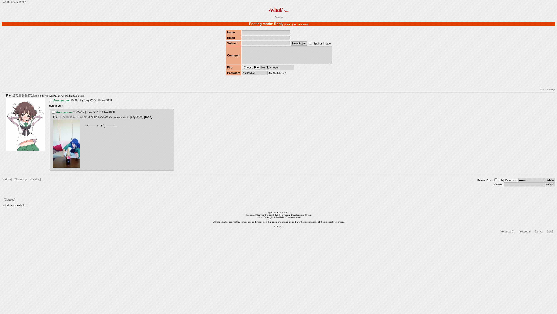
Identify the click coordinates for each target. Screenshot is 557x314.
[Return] (288, 24)
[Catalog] (35, 179)
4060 (112, 112)
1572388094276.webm (73, 117)
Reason (498, 184)
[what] (539, 231)
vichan (282, 212)
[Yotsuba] (525, 231)
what (6, 2)
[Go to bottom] (301, 24)
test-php (21, 2)
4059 (109, 100)
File (501, 180)
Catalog (279, 17)
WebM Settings (547, 89)
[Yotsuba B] (507, 231)
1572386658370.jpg (24, 95)
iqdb (82, 96)
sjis (13, 2)
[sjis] (550, 231)
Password (511, 180)
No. (103, 100)
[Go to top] (20, 179)
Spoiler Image (322, 43)
